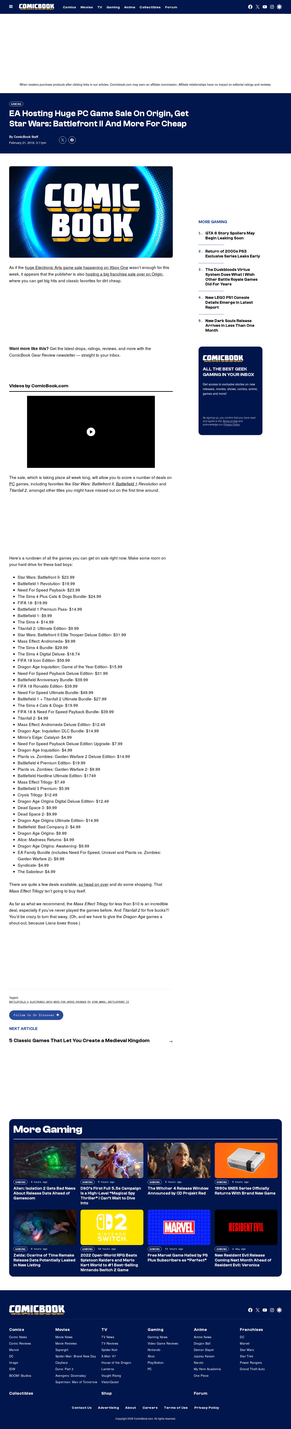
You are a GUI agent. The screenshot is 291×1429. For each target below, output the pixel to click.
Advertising (108, 1408)
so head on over (93, 884)
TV (99, 7)
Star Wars (247, 1350)
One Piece (201, 1375)
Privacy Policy (231, 424)
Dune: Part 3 (64, 1369)
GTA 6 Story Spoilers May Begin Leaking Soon (230, 235)
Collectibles (150, 7)
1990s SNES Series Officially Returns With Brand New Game (245, 1191)
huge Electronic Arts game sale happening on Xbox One (76, 267)
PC (12, 483)
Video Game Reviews (163, 1343)
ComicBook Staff (26, 137)
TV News (107, 1337)
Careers (150, 1408)
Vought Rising (111, 1375)
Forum (171, 7)
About (130, 1408)
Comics (69, 7)
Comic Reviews (20, 1343)
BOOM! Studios (20, 1375)
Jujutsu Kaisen (204, 1356)
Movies (87, 7)
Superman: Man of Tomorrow (76, 1382)
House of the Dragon (116, 1362)
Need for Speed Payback (69, 1002)
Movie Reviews (66, 1343)
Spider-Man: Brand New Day (75, 1356)
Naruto (199, 1362)
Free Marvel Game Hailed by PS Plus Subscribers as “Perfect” (178, 1258)
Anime (129, 7)
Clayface (61, 1362)
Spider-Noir (109, 1350)
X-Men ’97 (108, 1356)
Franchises (251, 1329)
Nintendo (154, 1350)
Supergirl (61, 1350)
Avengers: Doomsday (70, 1375)
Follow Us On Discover (35, 1015)
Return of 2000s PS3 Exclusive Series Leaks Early (232, 254)
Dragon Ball (202, 1343)
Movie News (64, 1337)
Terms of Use (230, 421)
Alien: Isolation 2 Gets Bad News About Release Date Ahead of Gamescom (44, 1193)
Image (13, 1362)
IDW (12, 1369)
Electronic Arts (41, 1002)
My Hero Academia (207, 1369)
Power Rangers (251, 1362)
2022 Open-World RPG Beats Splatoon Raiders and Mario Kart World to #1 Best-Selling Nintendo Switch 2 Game (109, 1262)
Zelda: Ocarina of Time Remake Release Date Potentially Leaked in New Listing (44, 1260)
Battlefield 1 (126, 483)
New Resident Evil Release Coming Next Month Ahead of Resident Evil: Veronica (243, 1260)
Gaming (113, 7)
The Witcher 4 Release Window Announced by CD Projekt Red (178, 1191)
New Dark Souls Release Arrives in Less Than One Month (229, 325)
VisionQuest (110, 1382)
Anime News (203, 1337)
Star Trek (246, 1356)
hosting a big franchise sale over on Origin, (125, 274)
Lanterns (107, 1369)
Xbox (151, 1356)
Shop (106, 1393)
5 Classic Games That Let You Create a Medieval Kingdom (79, 1040)
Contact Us (82, 1408)
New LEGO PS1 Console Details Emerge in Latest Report (229, 302)
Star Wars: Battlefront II (110, 1002)
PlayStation (156, 1362)
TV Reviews (109, 1343)
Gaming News (158, 1337)
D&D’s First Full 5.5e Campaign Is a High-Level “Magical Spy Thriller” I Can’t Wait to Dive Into (111, 1195)
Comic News (18, 1337)
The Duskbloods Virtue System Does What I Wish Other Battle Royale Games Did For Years (231, 276)
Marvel (14, 1350)
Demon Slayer (204, 1350)
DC (11, 1356)
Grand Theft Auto (252, 1369)
